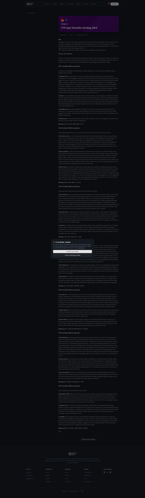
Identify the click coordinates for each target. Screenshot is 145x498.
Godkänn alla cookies (72, 251)
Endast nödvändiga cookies (72, 255)
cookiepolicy (81, 248)
